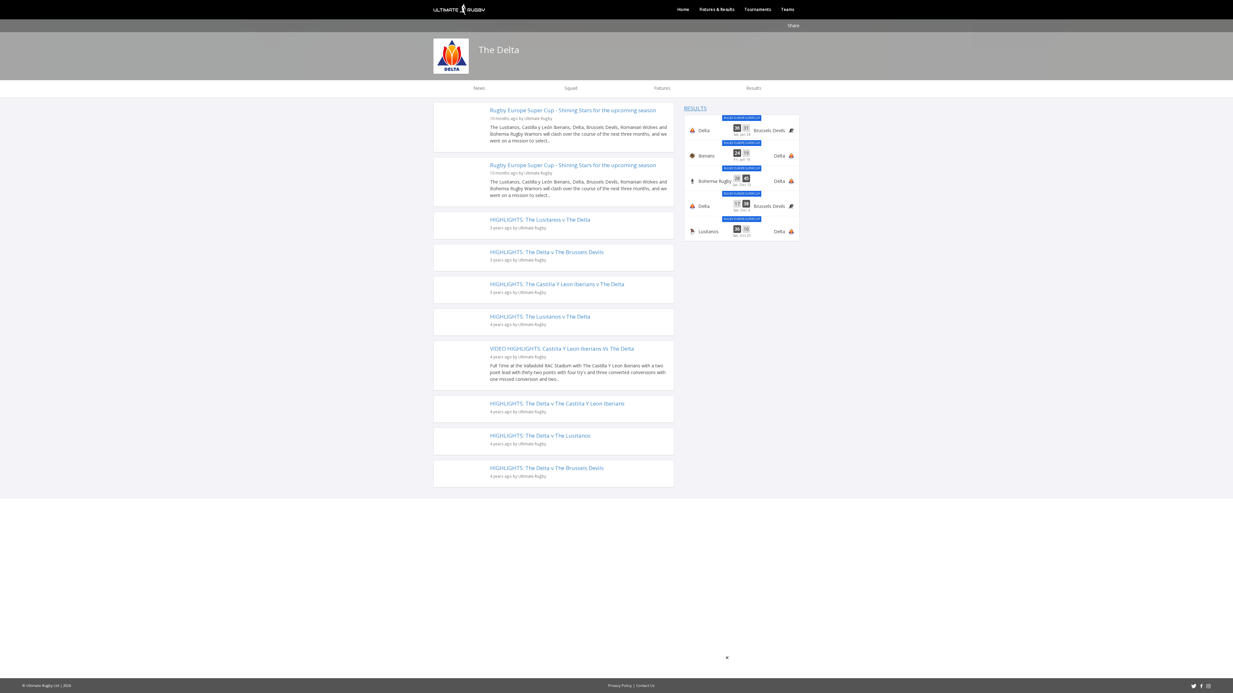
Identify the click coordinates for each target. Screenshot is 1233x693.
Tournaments (758, 9)
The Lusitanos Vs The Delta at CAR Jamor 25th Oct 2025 (741, 231)
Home (683, 9)
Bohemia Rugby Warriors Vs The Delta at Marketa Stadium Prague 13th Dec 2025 (741, 181)
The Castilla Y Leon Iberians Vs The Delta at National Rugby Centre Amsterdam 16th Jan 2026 (741, 155)
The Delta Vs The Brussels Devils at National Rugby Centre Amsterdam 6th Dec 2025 (741, 206)
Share (794, 25)
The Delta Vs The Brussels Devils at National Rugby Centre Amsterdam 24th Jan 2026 (741, 130)
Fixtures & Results (717, 9)
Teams (787, 9)
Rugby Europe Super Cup (742, 118)
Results (695, 108)
